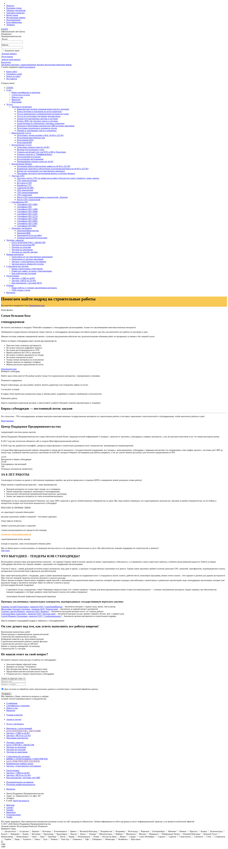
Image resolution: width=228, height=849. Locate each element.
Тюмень (54, 839)
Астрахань (24, 831)
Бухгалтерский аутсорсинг (29, 157)
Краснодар (6, 62)
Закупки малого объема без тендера (28, 264)
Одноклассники (13, 815)
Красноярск (61, 834)
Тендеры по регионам (16, 747)
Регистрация (7, 56)
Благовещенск (60, 831)
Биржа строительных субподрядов (27, 269)
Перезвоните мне (37, 305)
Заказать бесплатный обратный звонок (54, 65)
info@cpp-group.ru (27, 67)
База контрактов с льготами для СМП (23, 777)
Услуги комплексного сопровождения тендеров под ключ (43, 114)
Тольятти (26, 839)
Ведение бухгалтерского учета (30, 149)
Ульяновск (77, 839)
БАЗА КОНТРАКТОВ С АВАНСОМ (28, 242)
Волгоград (133, 831)
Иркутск (193, 831)
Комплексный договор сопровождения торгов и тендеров (43, 109)
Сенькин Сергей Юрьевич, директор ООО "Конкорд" (25, 611)
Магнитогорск (105, 834)
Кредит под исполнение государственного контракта (41, 171)
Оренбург (52, 837)
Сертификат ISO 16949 (27, 211)
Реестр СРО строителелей (28, 199)
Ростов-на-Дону (109, 837)
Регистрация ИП (24, 142)
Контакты (10, 292)
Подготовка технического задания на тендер (37, 128)
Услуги (9, 104)
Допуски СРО (18, 176)
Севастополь (185, 837)
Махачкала (130, 834)
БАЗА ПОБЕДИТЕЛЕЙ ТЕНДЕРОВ (23, 761)
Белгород (46, 831)
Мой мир (10, 805)
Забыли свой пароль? (11, 59)
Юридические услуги (21, 133)
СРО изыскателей (25, 190)
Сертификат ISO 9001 (27, 226)
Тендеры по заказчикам (22, 250)
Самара (132, 837)
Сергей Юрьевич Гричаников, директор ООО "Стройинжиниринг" (31, 616)
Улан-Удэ (64, 839)
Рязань (122, 837)
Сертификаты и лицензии (18, 706)
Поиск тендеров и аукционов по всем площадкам (39, 111)
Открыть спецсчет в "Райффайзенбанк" (35, 154)
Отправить (6, 694)
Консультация (7, 421)
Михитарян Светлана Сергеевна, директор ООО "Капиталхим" (29, 609)
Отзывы (10, 285)
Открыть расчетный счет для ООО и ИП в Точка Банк (41, 152)
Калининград (216, 831)
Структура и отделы (21, 95)
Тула (45, 839)
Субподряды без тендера (17, 266)
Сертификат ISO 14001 (27, 204)
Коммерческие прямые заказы (19, 763)
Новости (10, 5)
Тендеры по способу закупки (25, 252)
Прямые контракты (15, 254)
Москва (142, 834)
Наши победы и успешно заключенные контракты (34, 288)
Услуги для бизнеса (15, 724)
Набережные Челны (170, 834)
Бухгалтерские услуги (22, 145)
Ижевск (182, 831)
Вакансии (16, 99)
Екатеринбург (158, 831)
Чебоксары (109, 839)
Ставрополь (219, 837)
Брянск (73, 831)
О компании (11, 703)
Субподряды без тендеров (18, 756)
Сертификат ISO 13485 (27, 209)
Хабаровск (97, 839)
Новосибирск (22, 837)
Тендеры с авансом (14, 240)
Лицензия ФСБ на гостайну (29, 235)
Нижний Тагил (210, 834)
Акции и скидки (13, 719)
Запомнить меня (12, 50)
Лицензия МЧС (24, 233)
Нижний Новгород (191, 834)
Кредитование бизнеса (22, 164)
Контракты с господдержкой (19, 728)
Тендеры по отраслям (21, 247)
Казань (203, 831)
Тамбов (7, 839)
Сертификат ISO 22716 (27, 216)
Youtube (9, 810)
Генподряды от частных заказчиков (27, 259)
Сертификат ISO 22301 (27, 214)
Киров (25, 834)
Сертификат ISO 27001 (27, 219)
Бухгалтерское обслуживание (30, 159)
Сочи (208, 837)
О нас (8, 90)
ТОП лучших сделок (21, 290)
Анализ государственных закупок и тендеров (37, 119)
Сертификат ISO (24, 207)
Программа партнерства (17, 738)
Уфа (87, 839)
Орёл (42, 837)
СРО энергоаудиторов (27, 180)
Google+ (10, 807)
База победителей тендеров (24, 273)
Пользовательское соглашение (20, 782)
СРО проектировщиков (27, 192)
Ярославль (135, 839)
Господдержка (12, 276)
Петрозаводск (83, 837)
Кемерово (14, 834)
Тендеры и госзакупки (22, 107)
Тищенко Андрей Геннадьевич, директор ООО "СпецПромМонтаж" (32, 607)
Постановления (13, 20)
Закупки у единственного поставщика (29, 261)
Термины (10, 25)
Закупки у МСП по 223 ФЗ (24, 280)
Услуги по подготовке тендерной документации (38, 116)
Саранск (161, 837)
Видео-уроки (12, 15)
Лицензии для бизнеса (22, 228)
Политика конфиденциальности (20, 784)
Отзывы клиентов (14, 715)
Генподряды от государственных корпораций (32, 257)
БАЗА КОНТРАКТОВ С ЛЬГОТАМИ (23, 731)
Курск (83, 834)
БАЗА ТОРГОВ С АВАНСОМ (20, 745)
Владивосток (106, 831)
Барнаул (35, 831)
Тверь (17, 839)
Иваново (172, 831)
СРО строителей (24, 195)
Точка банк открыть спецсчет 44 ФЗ (33, 147)
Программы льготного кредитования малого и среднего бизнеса (46, 173)
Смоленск (198, 837)
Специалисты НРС (25, 188)
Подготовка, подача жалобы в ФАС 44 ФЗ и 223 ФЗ (40, 135)
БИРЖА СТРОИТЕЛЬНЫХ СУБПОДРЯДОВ (27, 759)
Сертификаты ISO (20, 202)
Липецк (92, 834)
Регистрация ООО (25, 140)
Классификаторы (14, 22)
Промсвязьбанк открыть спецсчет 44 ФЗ (35, 161)
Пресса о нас (17, 97)
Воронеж (144, 831)
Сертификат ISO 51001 (27, 223)
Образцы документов (16, 10)
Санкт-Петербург (146, 837)
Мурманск (153, 834)
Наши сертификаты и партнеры (26, 92)
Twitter (9, 817)
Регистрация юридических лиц (31, 138)
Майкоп (119, 834)
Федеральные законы (15, 17)
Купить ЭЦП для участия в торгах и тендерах (37, 121)
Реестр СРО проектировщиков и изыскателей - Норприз (42, 197)
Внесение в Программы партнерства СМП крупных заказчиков (45, 126)
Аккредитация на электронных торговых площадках (41, 123)
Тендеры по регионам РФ (23, 245)
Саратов (172, 837)
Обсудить (5, 550)
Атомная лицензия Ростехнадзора (32, 238)
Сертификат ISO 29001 (27, 221)
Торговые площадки (15, 13)
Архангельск (10, 831)
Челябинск (123, 839)
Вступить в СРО (24, 183)
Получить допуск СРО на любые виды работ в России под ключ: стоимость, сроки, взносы (58, 178)
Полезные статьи (14, 8)
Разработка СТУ (24, 185)
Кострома (35, 834)
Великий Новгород (88, 831)
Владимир (120, 831)
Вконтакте (11, 812)
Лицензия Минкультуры (28, 230)
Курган (73, 834)
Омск (34, 837)
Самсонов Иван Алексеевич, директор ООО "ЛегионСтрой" (28, 614)
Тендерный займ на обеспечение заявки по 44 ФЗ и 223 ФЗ (43, 166)
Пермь (71, 837)
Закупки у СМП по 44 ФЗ (23, 278)
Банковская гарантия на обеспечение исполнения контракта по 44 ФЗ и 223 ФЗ (52, 169)
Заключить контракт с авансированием (18, 65)
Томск (37, 839)
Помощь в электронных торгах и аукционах (37, 130)
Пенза (62, 837)
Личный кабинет (9, 54)
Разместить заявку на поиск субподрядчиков (32, 271)
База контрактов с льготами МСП (27, 283)
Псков (96, 837)
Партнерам (17, 102)
